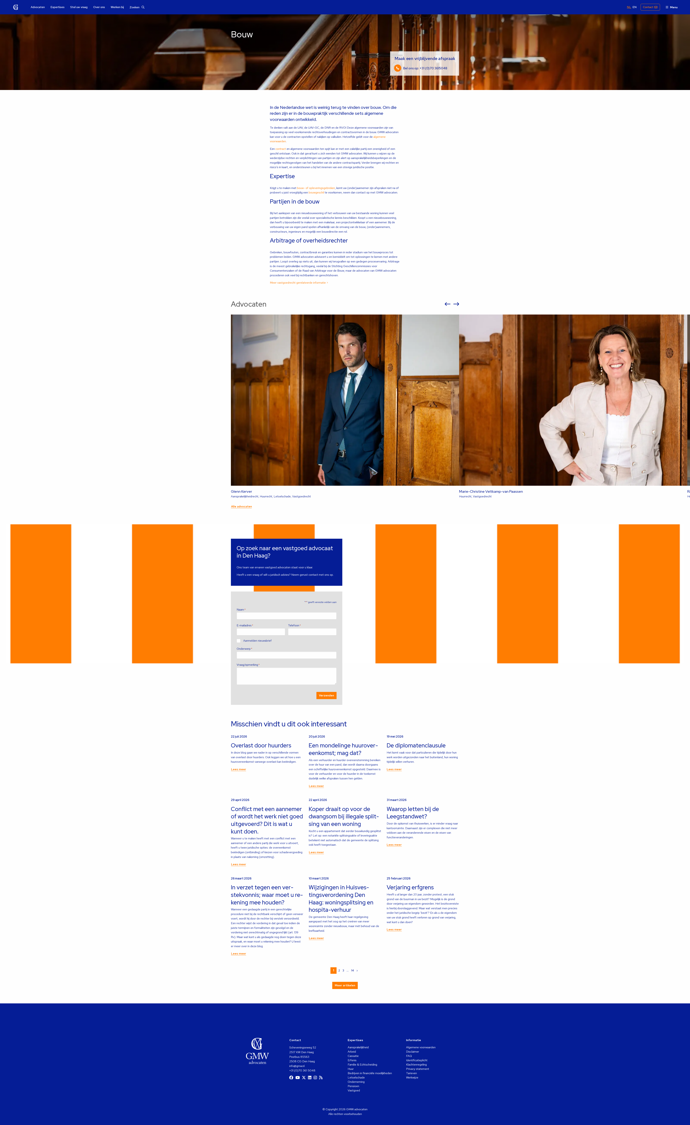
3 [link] (343, 970)
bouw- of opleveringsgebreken (315, 188)
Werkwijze (412, 1077)
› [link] (357, 970)
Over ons (99, 7)
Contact (648, 7)
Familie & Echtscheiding (362, 1064)
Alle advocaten (241, 506)
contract (280, 149)
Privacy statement (417, 1069)
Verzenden (326, 695)
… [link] (348, 970)
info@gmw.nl (297, 1066)
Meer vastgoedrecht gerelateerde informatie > (299, 283)
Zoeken (135, 7)
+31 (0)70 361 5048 (302, 1070)
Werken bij (117, 7)
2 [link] (339, 970)
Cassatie (353, 1056)
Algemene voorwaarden (421, 1047)
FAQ (409, 1056)
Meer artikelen (345, 985)
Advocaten (38, 7)
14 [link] (352, 970)
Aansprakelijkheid (358, 1047)
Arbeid (352, 1052)
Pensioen (353, 1086)
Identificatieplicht (416, 1060)
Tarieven (411, 1073)
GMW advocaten (15, 7)
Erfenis (352, 1060)
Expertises (57, 7)
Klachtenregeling (416, 1064)
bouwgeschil (316, 192)
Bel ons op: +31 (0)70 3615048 (425, 68)
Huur (351, 1069)
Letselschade (356, 1077)
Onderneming (356, 1082)
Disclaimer (412, 1052)
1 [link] (333, 970)
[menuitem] (38, 7)
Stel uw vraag (79, 7)
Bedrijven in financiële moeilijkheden (370, 1073)
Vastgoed (354, 1090)
